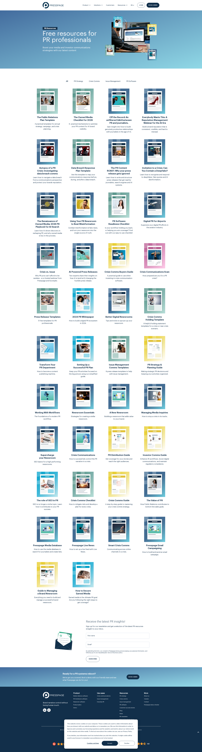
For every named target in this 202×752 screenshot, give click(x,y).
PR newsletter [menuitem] (124, 716)
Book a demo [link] (153, 5)
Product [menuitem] (76, 693)
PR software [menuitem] (123, 704)
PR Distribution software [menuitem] (80, 699)
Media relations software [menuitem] (80, 696)
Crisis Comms (94, 81)
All (67, 81)
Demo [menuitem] (75, 707)
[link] (53, 5)
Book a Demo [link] (133, 677)
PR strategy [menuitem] (123, 696)
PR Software (131, 81)
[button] (198, 732)
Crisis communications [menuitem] (103, 696)
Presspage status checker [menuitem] (151, 704)
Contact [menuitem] (146, 701)
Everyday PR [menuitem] (100, 701)
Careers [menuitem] (146, 699)
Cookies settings (93, 743)
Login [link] (141, 5)
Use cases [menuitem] (101, 693)
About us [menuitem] (146, 696)
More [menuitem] (146, 693)
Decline (126, 743)
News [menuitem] (121, 713)
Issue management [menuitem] (102, 699)
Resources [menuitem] (124, 693)
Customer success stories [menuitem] (127, 707)
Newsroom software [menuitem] (79, 701)
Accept (109, 743)
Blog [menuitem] (121, 710)
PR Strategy (78, 81)
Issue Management (113, 81)
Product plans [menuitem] (77, 704)
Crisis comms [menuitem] (124, 699)
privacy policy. (118, 652)
